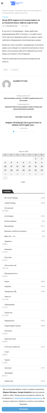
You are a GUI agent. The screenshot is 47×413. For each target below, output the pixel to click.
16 (42, 166)
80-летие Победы (24, 198)
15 (36, 166)
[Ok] (41, 3)
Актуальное (8, 208)
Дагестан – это (24, 236)
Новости (7, 296)
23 (42, 170)
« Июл (23, 182)
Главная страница (8, 10)
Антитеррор (24, 216)
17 (5, 170)
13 (23, 166)
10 (5, 166)
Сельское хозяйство (24, 347)
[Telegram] (39, 3)
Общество (8, 313)
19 (17, 170)
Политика (8, 331)
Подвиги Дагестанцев (24, 326)
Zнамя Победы (24, 203)
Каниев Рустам (12, 26)
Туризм (7, 360)
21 (30, 170)
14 (30, 166)
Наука (24, 281)
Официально (24, 321)
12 (17, 166)
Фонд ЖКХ (15, 69)
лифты (6, 69)
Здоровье (8, 241)
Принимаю (23, 409)
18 (11, 170)
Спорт (6, 352)
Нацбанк (24, 286)
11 (11, 166)
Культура (7, 257)
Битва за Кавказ (24, 221)
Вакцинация (24, 226)
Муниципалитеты (11, 273)
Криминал (8, 249)
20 (23, 170)
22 (36, 170)
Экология (24, 368)
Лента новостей (10, 265)
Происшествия (10, 339)
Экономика (8, 373)
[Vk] (36, 3)
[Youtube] (34, 3)
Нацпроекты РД (24, 291)
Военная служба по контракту (24, 231)
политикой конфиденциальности (28, 398)
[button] (4, 127)
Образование (9, 305)
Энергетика (24, 381)
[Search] (45, 3)
